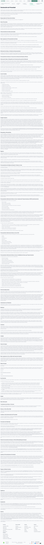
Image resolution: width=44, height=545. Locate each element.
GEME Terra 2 (5, 527)
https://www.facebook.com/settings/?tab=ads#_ (11, 465)
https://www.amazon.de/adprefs (13, 447)
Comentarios (26, 531)
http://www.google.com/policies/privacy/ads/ (11, 142)
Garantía (25, 542)
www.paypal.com (7, 186)
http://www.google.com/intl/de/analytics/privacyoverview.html (34, 128)
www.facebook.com (25, 470)
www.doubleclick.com (15, 503)
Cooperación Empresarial (37, 531)
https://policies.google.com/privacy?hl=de (33, 141)
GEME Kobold (5, 528)
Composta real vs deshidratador (7, 538)
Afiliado (25, 529)
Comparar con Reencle (6, 537)
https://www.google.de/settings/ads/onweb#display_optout (19, 505)
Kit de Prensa (35, 530)
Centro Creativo (26, 528)
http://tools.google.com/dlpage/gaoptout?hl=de (19, 128)
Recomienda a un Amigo (27, 527)
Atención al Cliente (18, 529)
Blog (34, 527)
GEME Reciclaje (5, 531)
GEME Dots (4, 530)
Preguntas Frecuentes (18, 527)
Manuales (17, 528)
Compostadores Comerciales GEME (7, 529)
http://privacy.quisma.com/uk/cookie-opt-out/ (12, 518)
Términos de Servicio (20, 542)
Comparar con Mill (5, 536)
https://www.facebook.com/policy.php (6, 372)
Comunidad (35, 529)
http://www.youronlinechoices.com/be (21, 448)
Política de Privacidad (14, 542)
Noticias (35, 528)
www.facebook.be (7, 471)
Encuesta (25, 530)
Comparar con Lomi (5, 535)
